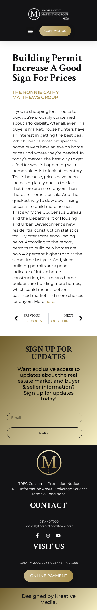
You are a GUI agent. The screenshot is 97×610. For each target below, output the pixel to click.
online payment (48, 575)
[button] (30, 31)
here (49, 301)
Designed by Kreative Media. (49, 599)
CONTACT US (55, 31)
